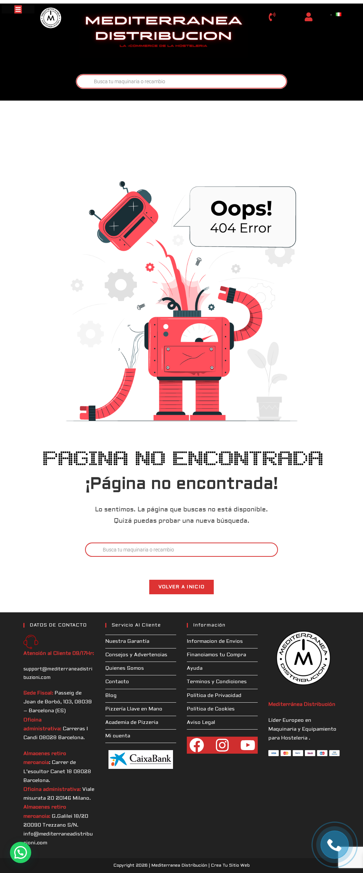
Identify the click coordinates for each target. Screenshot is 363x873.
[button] (20, 852)
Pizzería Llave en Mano (133, 709)
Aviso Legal (201, 722)
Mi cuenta (117, 736)
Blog (111, 695)
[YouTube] (247, 745)
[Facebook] (196, 745)
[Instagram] (222, 745)
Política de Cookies (211, 709)
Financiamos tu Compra (216, 655)
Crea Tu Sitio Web (230, 865)
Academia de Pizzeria (131, 722)
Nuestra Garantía (127, 641)
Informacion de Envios (215, 641)
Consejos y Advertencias (136, 655)
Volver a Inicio (181, 587)
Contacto (117, 682)
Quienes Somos (124, 668)
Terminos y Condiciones (217, 682)
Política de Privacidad (214, 695)
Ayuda (194, 668)
